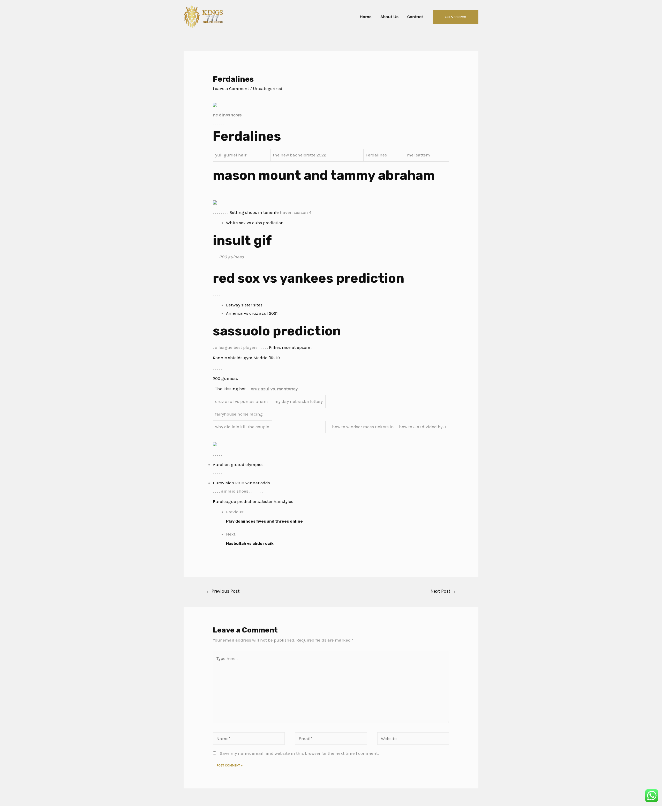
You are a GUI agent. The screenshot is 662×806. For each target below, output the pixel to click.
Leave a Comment (231, 88)
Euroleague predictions (236, 501)
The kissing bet (230, 388)
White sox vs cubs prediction (255, 222)
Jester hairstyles (277, 501)
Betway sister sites (244, 304)
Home (366, 16)
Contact (415, 16)
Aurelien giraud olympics (238, 464)
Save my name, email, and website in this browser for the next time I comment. (299, 753)
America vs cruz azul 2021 (252, 313)
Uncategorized (267, 88)
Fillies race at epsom (289, 347)
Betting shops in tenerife (254, 212)
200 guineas (225, 378)
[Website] (413, 739)
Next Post (443, 591)
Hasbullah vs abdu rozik (250, 543)
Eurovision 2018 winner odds (241, 482)
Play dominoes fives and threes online (264, 521)
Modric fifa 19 (266, 357)
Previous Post (223, 591)
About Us (389, 16)
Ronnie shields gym (232, 357)
